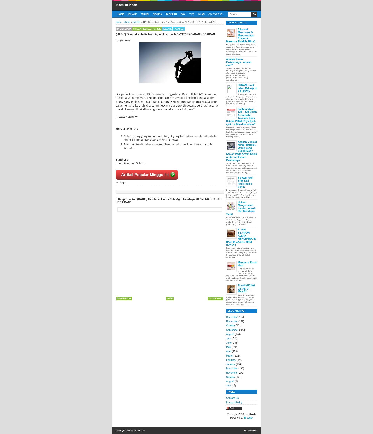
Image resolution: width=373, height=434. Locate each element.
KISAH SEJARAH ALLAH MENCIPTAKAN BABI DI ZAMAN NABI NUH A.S (241, 237)
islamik (167, 29)
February (231, 359)
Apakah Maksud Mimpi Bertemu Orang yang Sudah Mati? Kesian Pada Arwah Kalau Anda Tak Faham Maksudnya (241, 151)
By (123, 29)
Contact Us (215, 14)
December (232, 317)
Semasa (157, 14)
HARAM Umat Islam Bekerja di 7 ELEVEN (247, 88)
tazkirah (178, 29)
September (232, 329)
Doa (183, 14)
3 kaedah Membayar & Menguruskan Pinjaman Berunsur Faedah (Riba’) (240, 35)
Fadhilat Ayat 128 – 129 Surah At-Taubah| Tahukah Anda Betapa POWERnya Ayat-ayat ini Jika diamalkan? (241, 117)
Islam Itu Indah (126, 5)
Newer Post (124, 298)
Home (121, 14)
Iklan (201, 14)
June (229, 342)
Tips (191, 14)
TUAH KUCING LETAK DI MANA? (246, 288)
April (228, 351)
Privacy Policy (234, 402)
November (232, 321)
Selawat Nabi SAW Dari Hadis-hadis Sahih (245, 182)
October (230, 325)
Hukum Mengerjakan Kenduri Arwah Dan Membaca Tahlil (241, 208)
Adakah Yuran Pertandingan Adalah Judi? (238, 62)
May (228, 346)
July (228, 338)
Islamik (132, 14)
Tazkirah (171, 14)
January (230, 364)
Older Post (216, 298)
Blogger (248, 417)
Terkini (145, 14)
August (230, 334)
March (229, 355)
